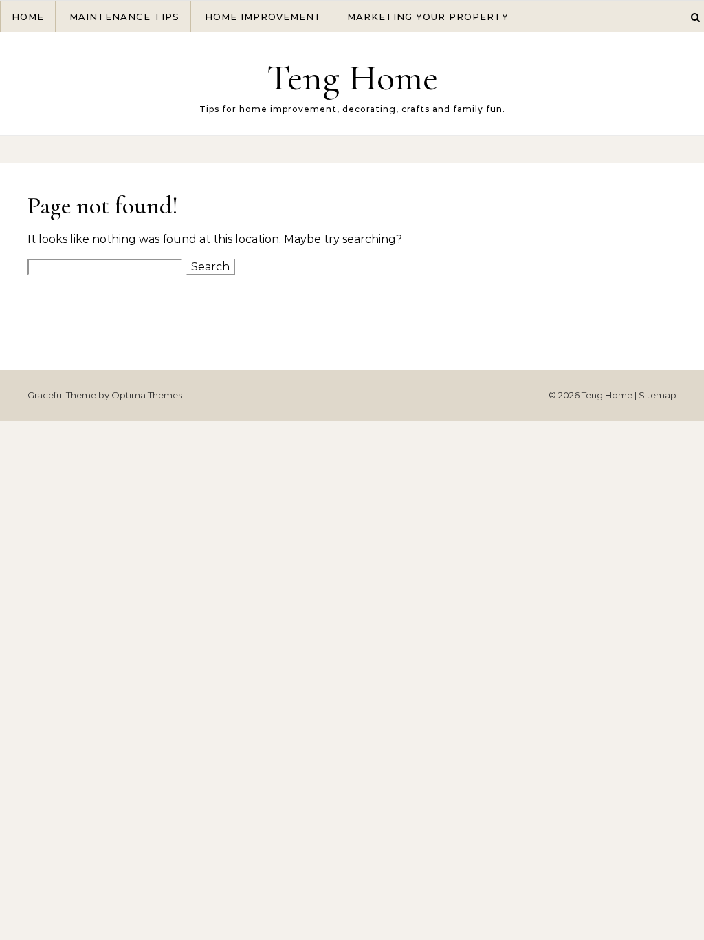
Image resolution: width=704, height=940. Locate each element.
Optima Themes (146, 394)
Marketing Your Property (428, 16)
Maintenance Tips (124, 16)
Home (28, 16)
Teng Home (352, 77)
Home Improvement (263, 16)
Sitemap (657, 394)
